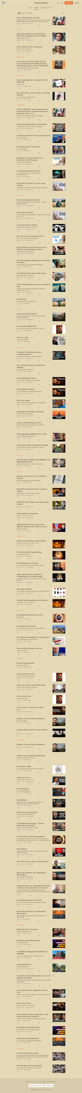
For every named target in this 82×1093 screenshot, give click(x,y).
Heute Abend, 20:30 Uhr (23, 38)
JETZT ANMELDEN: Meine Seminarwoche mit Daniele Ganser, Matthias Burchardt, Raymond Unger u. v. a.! (32, 111)
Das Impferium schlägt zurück (28, 940)
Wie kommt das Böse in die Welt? (29, 900)
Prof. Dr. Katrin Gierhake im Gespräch (27, 687)
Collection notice (51, 1081)
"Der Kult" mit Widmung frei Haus (26, 676)
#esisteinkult (20, 617)
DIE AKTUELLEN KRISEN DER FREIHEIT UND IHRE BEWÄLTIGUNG (33, 461)
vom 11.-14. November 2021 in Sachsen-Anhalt (30, 956)
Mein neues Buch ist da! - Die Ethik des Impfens (31, 477)
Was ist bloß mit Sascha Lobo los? (29, 648)
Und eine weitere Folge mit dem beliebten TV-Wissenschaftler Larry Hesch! (34, 980)
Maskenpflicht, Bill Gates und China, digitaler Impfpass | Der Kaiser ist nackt (32, 526)
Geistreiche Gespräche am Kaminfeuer (31, 541)
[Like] (18, 669)
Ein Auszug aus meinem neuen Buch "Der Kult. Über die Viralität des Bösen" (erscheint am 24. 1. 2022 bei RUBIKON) (33, 839)
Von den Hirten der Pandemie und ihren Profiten (30, 768)
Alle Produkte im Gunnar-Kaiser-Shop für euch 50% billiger (33, 591)
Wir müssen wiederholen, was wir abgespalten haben (31, 902)
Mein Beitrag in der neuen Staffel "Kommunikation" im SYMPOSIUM (32, 916)
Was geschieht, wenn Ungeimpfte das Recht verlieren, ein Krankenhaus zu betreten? (33, 887)
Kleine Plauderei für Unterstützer (30, 47)
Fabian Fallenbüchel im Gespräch (26, 436)
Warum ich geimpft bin (25, 663)
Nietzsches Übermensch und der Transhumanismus (29, 353)
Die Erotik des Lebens (25, 212)
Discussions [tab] (29, 13)
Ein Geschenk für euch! (25, 674)
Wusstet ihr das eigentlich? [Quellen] (31, 756)
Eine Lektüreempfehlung (23, 791)
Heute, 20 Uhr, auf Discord (24, 49)
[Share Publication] (62, 2)
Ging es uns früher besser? (27, 314)
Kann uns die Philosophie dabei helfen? (27, 238)
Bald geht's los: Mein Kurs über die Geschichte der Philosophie (30, 159)
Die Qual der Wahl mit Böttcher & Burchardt (29, 1068)
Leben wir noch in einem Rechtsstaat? (31, 685)
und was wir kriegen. (22, 339)
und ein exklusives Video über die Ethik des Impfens (31, 1018)
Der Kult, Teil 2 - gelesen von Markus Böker (28, 380)
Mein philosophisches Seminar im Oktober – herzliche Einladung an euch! (31, 202)
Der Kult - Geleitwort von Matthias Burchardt (29, 391)
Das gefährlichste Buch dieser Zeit (30, 615)
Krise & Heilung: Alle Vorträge (28, 18)
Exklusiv (19, 709)
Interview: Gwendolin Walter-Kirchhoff (27, 827)
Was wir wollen (23, 337)
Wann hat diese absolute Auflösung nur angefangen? (31, 402)
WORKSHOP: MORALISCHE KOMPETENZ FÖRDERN (32, 953)
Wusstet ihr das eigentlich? (27, 812)
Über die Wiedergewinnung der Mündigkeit (29, 480)
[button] (31, 8)
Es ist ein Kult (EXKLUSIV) (26, 326)
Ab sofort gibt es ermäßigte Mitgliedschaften (29, 1040)
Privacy (40, 1081)
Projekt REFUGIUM (24, 965)
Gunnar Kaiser (29, 23)
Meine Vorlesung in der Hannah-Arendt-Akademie (30, 565)
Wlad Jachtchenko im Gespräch (25, 275)
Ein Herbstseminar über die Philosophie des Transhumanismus (29, 173)
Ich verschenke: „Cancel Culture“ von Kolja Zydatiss (33, 94)
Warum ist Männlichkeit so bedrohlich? (32, 124)
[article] (41, 21)
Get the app (49, 1085)
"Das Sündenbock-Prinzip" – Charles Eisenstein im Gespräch (30, 824)
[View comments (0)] (29, 26)
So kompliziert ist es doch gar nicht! (26, 301)
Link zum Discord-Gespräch (27, 513)
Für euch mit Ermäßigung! (24, 162)
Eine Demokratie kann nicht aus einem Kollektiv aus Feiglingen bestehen (32, 248)
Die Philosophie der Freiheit (27, 563)
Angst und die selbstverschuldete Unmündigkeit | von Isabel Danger (30, 575)
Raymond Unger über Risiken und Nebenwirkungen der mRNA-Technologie (32, 851)
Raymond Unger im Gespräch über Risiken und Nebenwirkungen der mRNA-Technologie (30, 802)
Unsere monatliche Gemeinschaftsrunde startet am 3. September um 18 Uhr (31, 289)
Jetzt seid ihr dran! (24, 696)
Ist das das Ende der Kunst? (27, 225)
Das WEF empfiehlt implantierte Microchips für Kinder (33, 261)
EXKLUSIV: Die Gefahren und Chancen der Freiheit (33, 503)
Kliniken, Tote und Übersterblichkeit (31, 719)
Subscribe (69, 3)
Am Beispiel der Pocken (23, 554)
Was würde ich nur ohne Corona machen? (33, 861)
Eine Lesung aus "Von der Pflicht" (26, 1005)
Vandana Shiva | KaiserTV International (32, 730)
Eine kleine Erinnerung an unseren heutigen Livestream (32, 187)
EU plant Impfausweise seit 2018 (26, 758)
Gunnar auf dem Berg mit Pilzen (29, 423)
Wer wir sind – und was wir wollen (30, 707)
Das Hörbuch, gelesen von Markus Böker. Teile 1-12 (31, 328)
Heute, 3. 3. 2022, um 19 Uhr (25, 515)
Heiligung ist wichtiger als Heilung (30, 412)
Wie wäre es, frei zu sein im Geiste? (30, 236)
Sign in (77, 3)
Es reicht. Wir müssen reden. (28, 1053)
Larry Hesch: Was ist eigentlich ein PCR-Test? (32, 991)
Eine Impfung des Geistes (26, 378)
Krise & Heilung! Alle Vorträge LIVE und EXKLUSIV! (32, 81)
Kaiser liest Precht (24, 1003)
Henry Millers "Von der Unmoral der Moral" (29, 493)
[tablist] (25, 13)
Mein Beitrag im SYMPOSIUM (25, 877)
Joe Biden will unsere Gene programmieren (33, 135)
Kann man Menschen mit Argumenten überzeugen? (31, 874)
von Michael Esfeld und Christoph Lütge (28, 68)
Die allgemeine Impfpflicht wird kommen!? (33, 637)
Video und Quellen (22, 137)
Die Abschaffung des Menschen (28, 171)
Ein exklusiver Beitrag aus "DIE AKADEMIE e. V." (30, 356)
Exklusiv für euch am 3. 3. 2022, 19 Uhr (28, 543)
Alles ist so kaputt (23, 400)
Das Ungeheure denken (26, 389)
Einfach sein (21, 299)
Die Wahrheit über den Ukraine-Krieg (31, 273)
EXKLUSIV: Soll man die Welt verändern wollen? (32, 490)
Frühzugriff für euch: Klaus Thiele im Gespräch (29, 126)
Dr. (17, 732)
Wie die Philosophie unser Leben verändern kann (33, 285)
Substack (33, 1089)
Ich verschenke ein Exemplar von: (26, 97)
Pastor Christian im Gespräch (25, 414)
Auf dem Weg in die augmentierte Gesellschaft (29, 264)
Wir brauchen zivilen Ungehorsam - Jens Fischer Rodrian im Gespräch (32, 1015)
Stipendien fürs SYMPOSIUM (28, 1038)
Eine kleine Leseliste (22, 665)
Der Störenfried (23, 789)
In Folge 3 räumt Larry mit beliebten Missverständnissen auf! (33, 994)
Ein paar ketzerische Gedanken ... (26, 814)
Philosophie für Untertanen (27, 929)
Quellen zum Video (22, 529)
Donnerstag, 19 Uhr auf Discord (25, 602)
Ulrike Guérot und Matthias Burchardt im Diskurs (30, 447)
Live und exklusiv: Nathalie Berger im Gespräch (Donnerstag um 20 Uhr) (33, 215)
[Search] (58, 2)
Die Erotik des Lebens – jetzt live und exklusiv (31, 184)
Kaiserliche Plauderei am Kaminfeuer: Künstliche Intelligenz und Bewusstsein (32, 35)
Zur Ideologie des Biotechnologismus (31, 836)
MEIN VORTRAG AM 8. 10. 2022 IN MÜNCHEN (29, 464)
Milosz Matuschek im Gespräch (25, 251)
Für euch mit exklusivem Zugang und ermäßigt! (30, 115)
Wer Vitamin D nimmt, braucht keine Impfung (31, 366)
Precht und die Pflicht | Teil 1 (25, 931)
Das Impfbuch (22, 800)
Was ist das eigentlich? (23, 967)
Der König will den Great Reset (28, 147)
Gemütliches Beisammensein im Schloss (32, 600)
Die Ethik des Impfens (23, 942)
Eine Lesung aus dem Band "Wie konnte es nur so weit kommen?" (32, 579)
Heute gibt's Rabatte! (24, 589)
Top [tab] (23, 13)
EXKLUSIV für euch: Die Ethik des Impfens (28, 1029)
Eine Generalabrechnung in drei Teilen (27, 639)
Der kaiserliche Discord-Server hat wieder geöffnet (30, 628)
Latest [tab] (19, 13)
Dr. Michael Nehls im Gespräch (25, 369)
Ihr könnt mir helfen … (23, 698)
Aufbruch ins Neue (24, 777)
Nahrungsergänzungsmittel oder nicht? (32, 434)
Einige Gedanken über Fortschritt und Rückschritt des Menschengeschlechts (31, 316)
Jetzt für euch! (20, 84)
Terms (45, 1081)
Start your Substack (36, 1085)
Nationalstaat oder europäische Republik (32, 445)
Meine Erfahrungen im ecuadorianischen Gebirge (30, 425)
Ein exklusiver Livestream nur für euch (27, 227)
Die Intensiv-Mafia (24, 766)
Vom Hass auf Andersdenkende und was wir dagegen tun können (33, 977)
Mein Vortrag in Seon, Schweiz (25, 779)
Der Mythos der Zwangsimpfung (29, 552)
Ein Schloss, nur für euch (26, 626)
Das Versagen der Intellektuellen (29, 1066)
